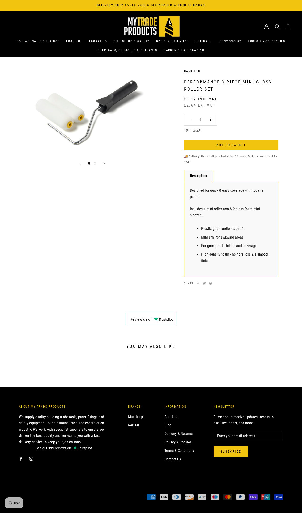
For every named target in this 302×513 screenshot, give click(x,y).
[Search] (277, 26)
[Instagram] (31, 458)
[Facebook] (198, 283)
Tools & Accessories (266, 41)
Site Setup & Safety (132, 41)
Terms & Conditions (179, 450)
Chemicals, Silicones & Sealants (127, 50)
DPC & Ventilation (172, 41)
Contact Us (172, 459)
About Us (171, 416)
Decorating (97, 41)
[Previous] (80, 163)
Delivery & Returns (178, 433)
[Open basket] (288, 26)
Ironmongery (229, 41)
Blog (167, 425)
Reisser (133, 425)
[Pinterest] (210, 283)
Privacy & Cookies (178, 442)
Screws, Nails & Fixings (38, 41)
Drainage (204, 41)
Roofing (73, 41)
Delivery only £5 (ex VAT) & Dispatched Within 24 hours (151, 5)
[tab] (198, 176)
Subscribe (230, 451)
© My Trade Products (40, 497)
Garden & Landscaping (184, 50)
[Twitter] (204, 283)
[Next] (104, 163)
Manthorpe (136, 416)
